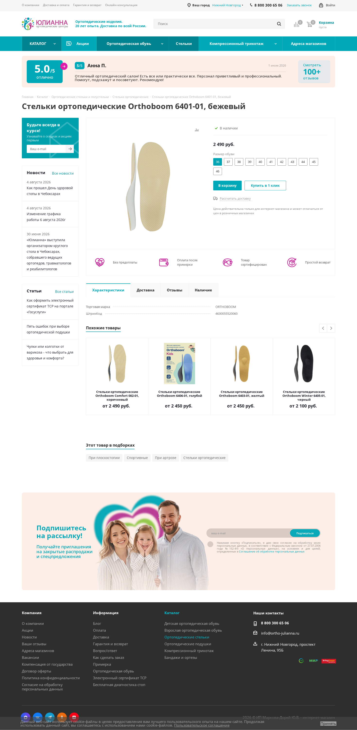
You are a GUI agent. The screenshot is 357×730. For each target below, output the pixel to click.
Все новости (63, 173)
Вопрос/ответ (105, 650)
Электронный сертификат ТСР (119, 677)
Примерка (102, 664)
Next (331, 328)
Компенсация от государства (47, 664)
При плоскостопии (104, 457)
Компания (32, 612)
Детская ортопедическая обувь (191, 623)
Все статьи (64, 291)
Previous (323, 328)
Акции (27, 630)
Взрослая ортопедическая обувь (193, 630)
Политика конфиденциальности (51, 677)
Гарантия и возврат (110, 643)
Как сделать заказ (108, 657)
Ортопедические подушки (187, 643)
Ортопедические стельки (186, 637)
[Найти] (279, 24)
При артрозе (165, 457)
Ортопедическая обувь (113, 671)
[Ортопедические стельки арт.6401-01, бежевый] (148, 185)
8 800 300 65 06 (275, 622)
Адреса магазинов (38, 650)
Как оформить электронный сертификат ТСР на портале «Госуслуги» (50, 306)
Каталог (171, 612)
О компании (33, 623)
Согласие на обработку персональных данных (42, 686)
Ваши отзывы (34, 643)
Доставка (101, 637)
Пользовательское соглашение (202, 725)
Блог (97, 623)
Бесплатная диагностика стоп (119, 684)
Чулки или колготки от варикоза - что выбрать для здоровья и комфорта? (50, 352)
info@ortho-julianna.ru (280, 633)
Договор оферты (36, 671)
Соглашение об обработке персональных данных (272, 551)
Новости (29, 637)
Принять (328, 723)
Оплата (99, 630)
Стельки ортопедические (204, 457)
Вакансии (30, 657)
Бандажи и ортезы (180, 657)
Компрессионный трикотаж (189, 650)
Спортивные (137, 457)
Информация (106, 612)
